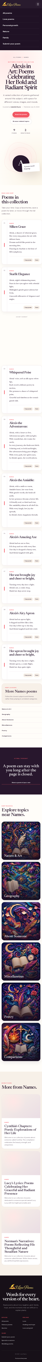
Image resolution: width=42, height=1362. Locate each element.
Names (26, 57)
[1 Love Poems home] (11, 4)
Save (36, 260)
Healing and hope (29, 1325)
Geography (6, 714)
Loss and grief (28, 1328)
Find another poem (21, 1358)
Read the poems (21, 114)
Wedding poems (7, 1344)
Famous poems (7, 1325)
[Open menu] (37, 4)
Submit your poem (11, 44)
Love (24, 1321)
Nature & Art (6, 709)
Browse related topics (21, 121)
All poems (7, 13)
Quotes (4, 1328)
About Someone (8, 720)
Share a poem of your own (21, 782)
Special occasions (8, 1340)
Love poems (8, 19)
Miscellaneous (7, 725)
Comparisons (6, 736)
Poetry (4, 730)
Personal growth (10, 25)
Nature (6, 31)
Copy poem (28, 260)
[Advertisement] (21, 339)
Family (6, 37)
